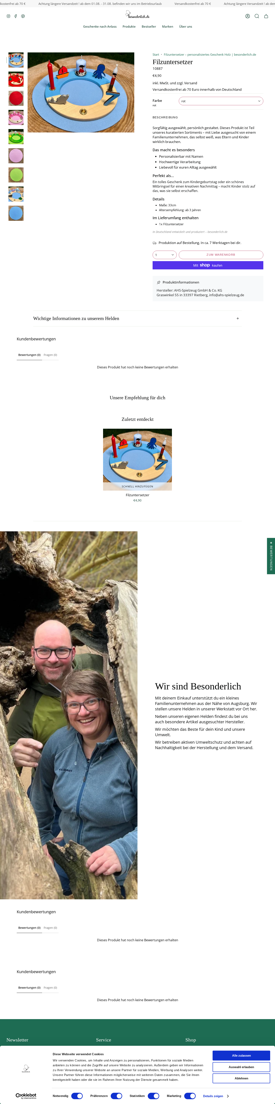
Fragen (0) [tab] (50, 355)
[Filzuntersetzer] (137, 460)
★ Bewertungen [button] (271, 555)
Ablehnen (241, 1078)
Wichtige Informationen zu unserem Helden (76, 318)
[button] (257, 16)
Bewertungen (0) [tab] (29, 355)
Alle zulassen (241, 1055)
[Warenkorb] (266, 16)
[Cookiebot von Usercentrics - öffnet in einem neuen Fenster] (26, 1096)
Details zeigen (213, 1096)
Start (156, 54)
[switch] (116, 1096)
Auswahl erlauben (241, 1067)
